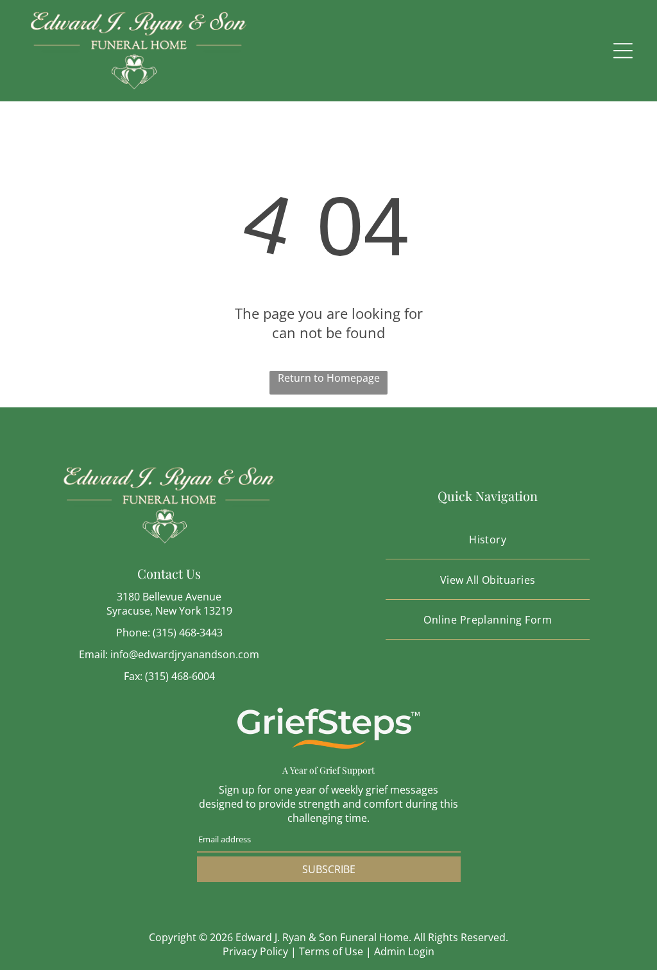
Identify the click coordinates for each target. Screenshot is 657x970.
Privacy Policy (255, 951)
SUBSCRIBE (328, 869)
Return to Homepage (329, 378)
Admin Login (404, 951)
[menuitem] (488, 539)
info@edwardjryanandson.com (184, 654)
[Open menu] (623, 50)
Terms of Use (331, 951)
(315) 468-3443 (188, 632)
